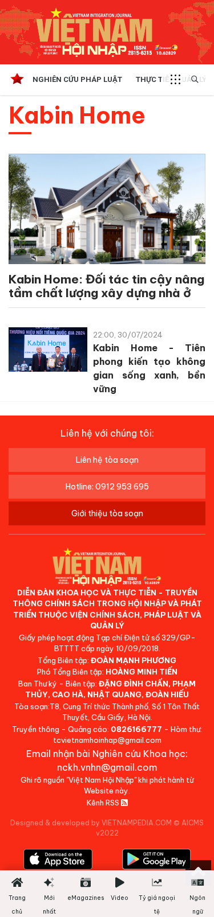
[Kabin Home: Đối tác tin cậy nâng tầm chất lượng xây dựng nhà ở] (107, 211)
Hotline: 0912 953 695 (107, 487)
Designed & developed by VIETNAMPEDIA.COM (91, 823)
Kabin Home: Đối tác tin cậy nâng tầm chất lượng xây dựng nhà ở (106, 286)
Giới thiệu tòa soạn (107, 513)
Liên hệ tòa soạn (107, 460)
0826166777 (136, 729)
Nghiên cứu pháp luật (77, 79)
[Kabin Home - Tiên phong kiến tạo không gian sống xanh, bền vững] (48, 351)
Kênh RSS (104, 802)
